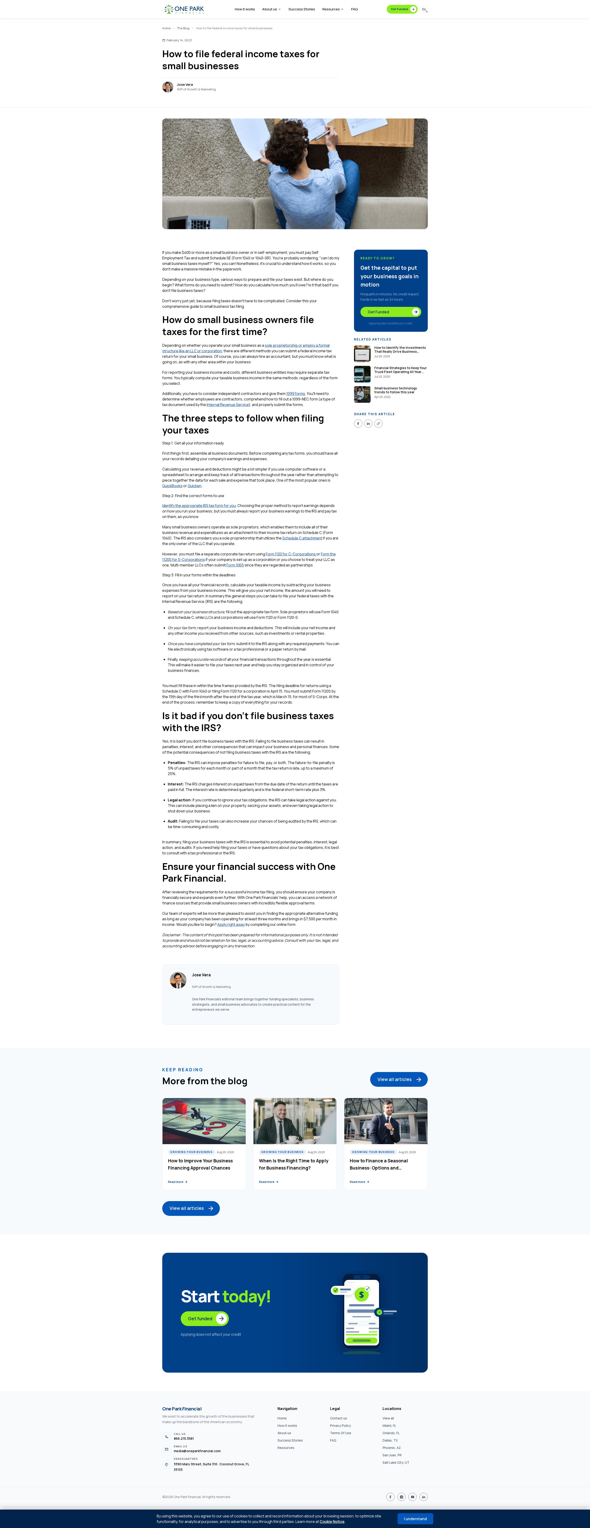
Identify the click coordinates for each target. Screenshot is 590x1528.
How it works (245, 9)
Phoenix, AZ (392, 1447)
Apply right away (231, 924)
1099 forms (295, 393)
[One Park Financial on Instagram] (401, 1497)
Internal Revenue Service (228, 404)
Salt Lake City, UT (396, 1462)
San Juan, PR (392, 1455)
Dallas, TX (390, 1440)
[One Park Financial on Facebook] (390, 1497)
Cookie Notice (332, 1521)
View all (388, 1418)
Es (424, 9)
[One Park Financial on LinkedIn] (423, 1497)
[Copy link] (378, 423)
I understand (415, 1518)
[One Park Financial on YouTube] (412, 1497)
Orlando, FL (391, 1433)
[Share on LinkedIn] (368, 423)
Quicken (194, 485)
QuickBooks (172, 485)
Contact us (338, 1418)
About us (269, 9)
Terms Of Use (340, 1433)
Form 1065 (235, 565)
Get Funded (399, 9)
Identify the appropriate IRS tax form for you (199, 505)
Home (166, 28)
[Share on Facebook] (358, 423)
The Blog (183, 28)
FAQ (354, 9)
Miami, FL (389, 1425)
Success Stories (302, 9)
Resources (331, 9)
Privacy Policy (340, 1425)
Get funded (200, 1319)
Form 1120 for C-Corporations (291, 554)
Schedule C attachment (302, 538)
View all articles (395, 1079)
